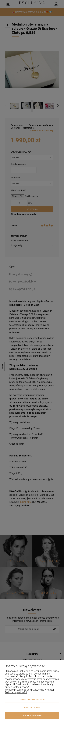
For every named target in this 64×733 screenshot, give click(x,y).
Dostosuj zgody (32, 707)
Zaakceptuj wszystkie (32, 715)
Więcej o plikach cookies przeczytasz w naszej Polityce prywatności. (29, 691)
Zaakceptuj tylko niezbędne (32, 699)
